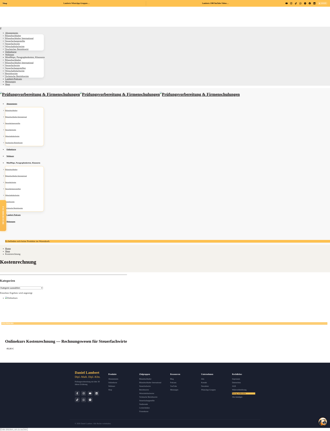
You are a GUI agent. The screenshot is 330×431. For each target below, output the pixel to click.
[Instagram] (83, 393)
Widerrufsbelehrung (239, 390)
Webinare (111, 386)
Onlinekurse (112, 383)
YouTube (173, 386)
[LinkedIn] (96, 393)
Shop (110, 390)
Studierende (143, 404)
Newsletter (205, 386)
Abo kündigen (237, 397)
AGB (234, 386)
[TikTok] (77, 399)
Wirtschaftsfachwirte (146, 393)
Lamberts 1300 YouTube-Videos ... (215, 3)
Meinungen (174, 390)
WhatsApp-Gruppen (208, 390)
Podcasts (173, 383)
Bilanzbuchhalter (145, 379)
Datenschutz (236, 383)
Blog (172, 379)
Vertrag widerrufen (239, 393)
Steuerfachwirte (145, 386)
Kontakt (204, 383)
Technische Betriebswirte (148, 397)
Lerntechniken (144, 408)
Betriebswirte (144, 390)
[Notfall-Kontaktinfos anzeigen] (323, 422)
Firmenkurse (143, 411)
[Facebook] (77, 393)
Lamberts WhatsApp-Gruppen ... (76, 3)
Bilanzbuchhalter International (150, 383)
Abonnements (113, 379)
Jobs (202, 379)
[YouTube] (90, 393)
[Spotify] (90, 399)
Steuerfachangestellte (147, 401)
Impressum (236, 379)
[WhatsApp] (83, 399)
